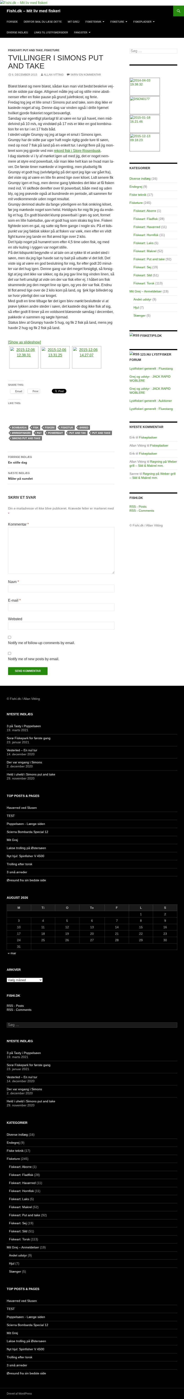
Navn (13, 582)
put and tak (77, 433)
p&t (39, 433)
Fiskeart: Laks (143, 243)
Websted (15, 619)
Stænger (140, 315)
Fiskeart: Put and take (25, 50)
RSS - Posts (138, 506)
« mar (12, 953)
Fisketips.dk (151, 335)
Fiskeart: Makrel (145, 251)
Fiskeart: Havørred (147, 227)
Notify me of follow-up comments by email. (41, 643)
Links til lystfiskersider (51, 32)
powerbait (55, 433)
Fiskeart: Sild (143, 275)
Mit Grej (73, 21)
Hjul (136, 307)
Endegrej (135, 186)
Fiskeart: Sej (142, 267)
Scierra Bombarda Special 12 (27, 832)
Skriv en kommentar (85, 74)
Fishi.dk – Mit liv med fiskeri (33, 11)
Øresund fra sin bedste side (26, 880)
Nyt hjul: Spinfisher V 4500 (25, 856)
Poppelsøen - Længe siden (26, 824)
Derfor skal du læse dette (43, 21)
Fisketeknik (93, 21)
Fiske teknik (137, 194)
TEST (11, 816)
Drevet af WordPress (19, 1393)
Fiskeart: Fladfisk (146, 219)
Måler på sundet (20, 476)
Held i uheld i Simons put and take (31, 774)
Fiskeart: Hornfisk (146, 235)
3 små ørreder (17, 872)
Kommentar (18, 524)
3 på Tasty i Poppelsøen (24, 726)
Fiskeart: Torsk (144, 283)
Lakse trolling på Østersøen (26, 848)
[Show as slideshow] (24, 342)
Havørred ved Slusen (22, 807)
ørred (83, 427)
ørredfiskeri (21, 433)
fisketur (67, 427)
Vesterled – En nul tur (22, 750)
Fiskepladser (142, 21)
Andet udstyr (142, 299)
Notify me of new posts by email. (33, 659)
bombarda (19, 427)
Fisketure (117, 21)
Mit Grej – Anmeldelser (145, 291)
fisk (36, 427)
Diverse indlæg (17, 32)
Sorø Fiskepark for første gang (28, 738)
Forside (12, 21)
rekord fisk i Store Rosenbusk (77, 151)
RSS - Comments (141, 510)
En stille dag (20, 460)
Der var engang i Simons (24, 762)
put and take (101, 433)
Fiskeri (50, 427)
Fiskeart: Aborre (145, 211)
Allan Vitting (54, 74)
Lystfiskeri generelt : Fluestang (151, 368)
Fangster (80, 32)
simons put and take (26, 438)
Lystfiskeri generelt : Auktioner (150, 400)
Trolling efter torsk (19, 864)
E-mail (14, 600)
